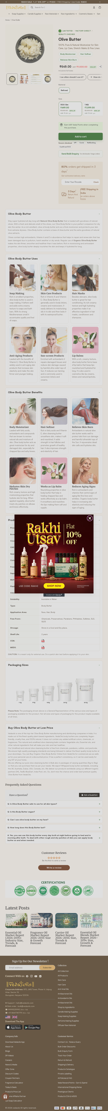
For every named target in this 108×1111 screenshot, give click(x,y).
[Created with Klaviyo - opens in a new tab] (54, 595)
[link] (54, 554)
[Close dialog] (89, 518)
